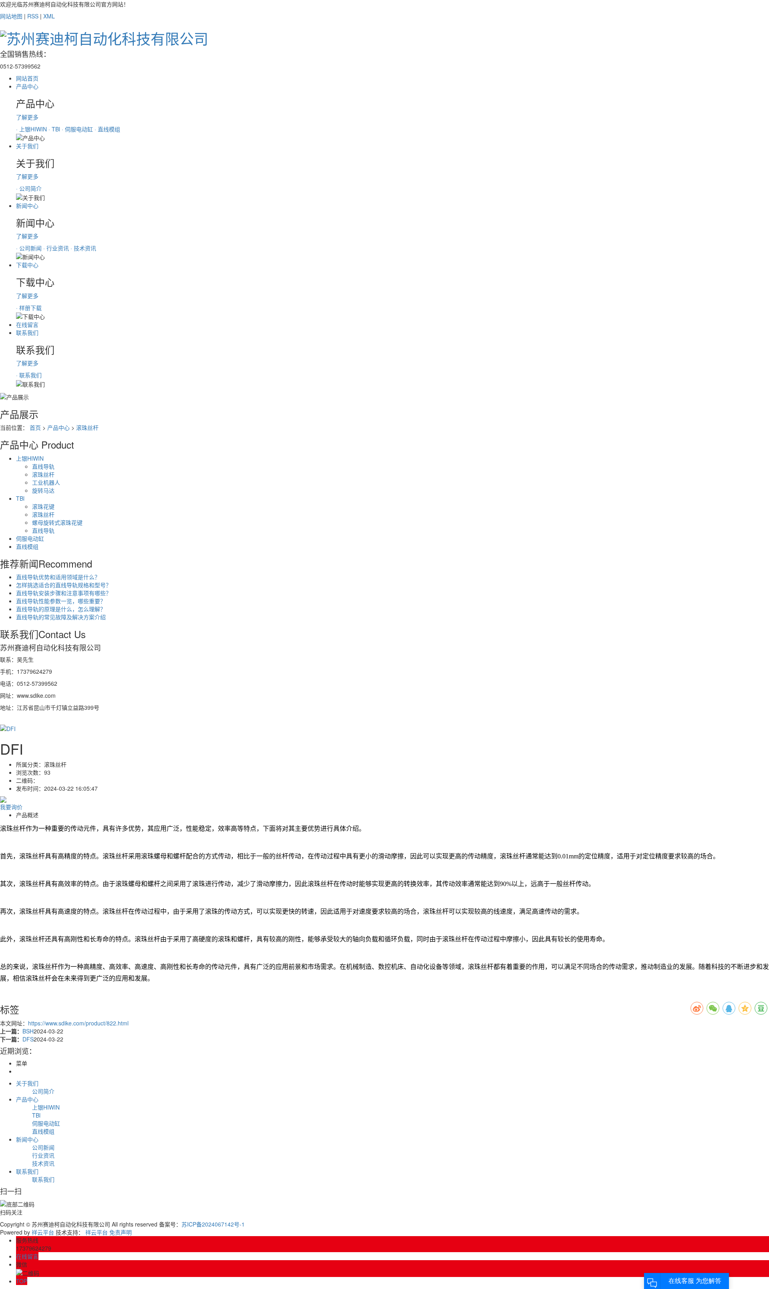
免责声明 (120, 1232)
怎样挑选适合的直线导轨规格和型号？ (63, 585)
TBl (20, 498)
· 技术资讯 (83, 248)
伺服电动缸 (30, 538)
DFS (28, 1039)
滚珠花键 (43, 506)
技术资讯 (43, 1163)
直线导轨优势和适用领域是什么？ (58, 577)
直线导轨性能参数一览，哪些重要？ (61, 601)
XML (49, 16)
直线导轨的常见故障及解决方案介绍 (61, 617)
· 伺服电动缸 (78, 129)
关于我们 (27, 146)
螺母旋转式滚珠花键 (57, 522)
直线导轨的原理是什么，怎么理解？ (61, 609)
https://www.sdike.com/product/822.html (78, 1023)
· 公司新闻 (29, 248)
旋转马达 (43, 490)
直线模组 (27, 546)
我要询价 (11, 807)
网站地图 (11, 16)
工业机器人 (46, 482)
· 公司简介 (29, 188)
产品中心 (27, 86)
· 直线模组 (107, 129)
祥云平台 (43, 1232)
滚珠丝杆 (87, 427)
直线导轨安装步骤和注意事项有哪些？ (63, 593)
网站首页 (27, 78)
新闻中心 (27, 205)
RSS (32, 16)
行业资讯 (43, 1155)
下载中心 (27, 265)
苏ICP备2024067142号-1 (213, 1224)
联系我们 (27, 332)
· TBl (55, 129)
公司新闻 (43, 1147)
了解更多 (27, 117)
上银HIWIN (30, 458)
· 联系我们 (29, 375)
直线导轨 (43, 466)
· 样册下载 (29, 308)
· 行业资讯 (56, 248)
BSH (28, 1031)
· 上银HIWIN (32, 129)
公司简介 (43, 1091)
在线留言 (27, 324)
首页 (35, 427)
